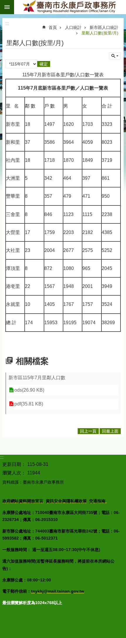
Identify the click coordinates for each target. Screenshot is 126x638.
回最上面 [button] (110, 431)
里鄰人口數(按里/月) (99, 33)
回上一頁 (88, 431)
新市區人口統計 (104, 27)
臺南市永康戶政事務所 (70, 7)
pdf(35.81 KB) (28, 403)
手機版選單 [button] (7, 7)
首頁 (53, 27)
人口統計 (73, 27)
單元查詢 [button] (115, 56)
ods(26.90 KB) (29, 390)
